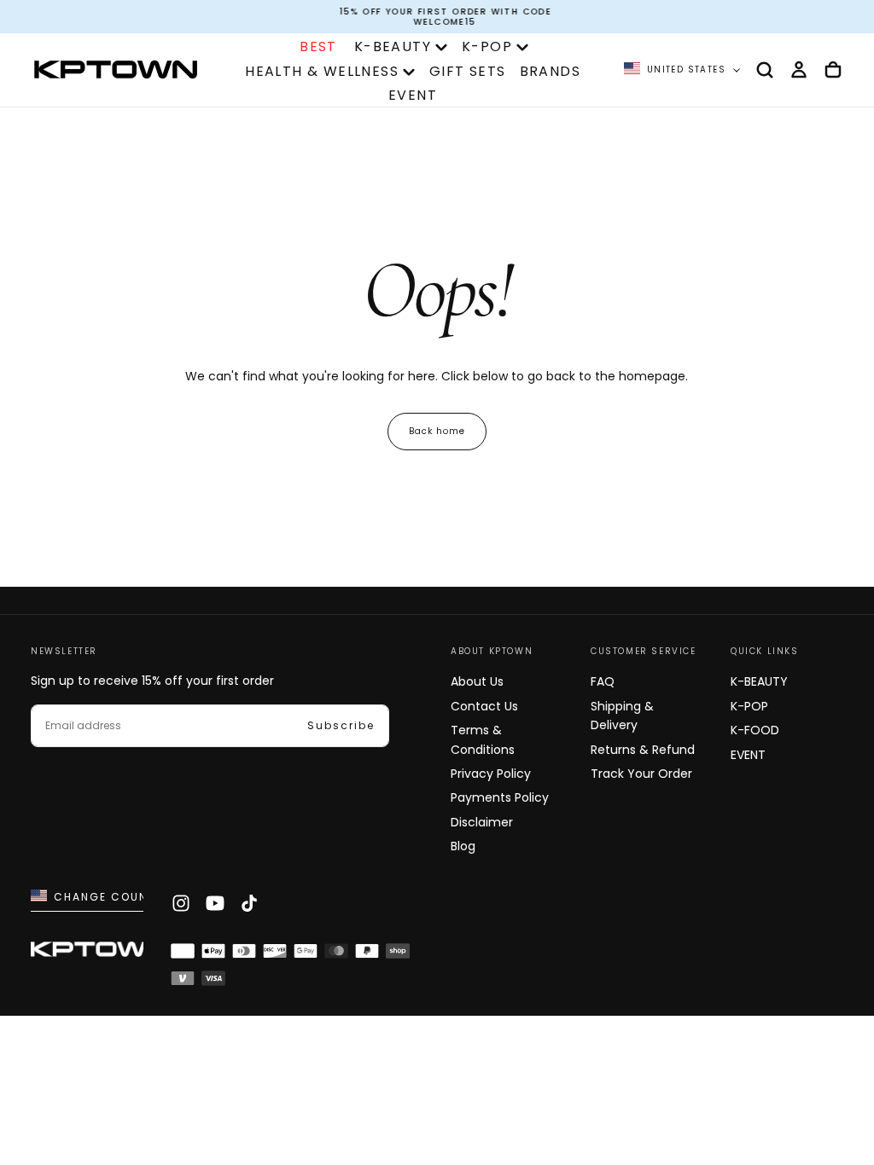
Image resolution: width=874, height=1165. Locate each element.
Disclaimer (482, 822)
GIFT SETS (467, 71)
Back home (437, 431)
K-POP (487, 46)
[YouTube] (215, 903)
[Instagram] (181, 903)
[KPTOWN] (99, 951)
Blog (463, 846)
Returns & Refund (643, 749)
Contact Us (484, 706)
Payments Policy (500, 797)
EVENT (412, 95)
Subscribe (341, 725)
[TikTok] (249, 903)
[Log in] (799, 70)
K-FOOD (755, 730)
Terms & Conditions (483, 739)
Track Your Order (641, 773)
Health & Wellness (322, 71)
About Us (477, 681)
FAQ (603, 681)
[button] (765, 70)
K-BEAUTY (392, 46)
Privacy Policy (491, 773)
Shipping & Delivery (622, 715)
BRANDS (550, 71)
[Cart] (833, 70)
